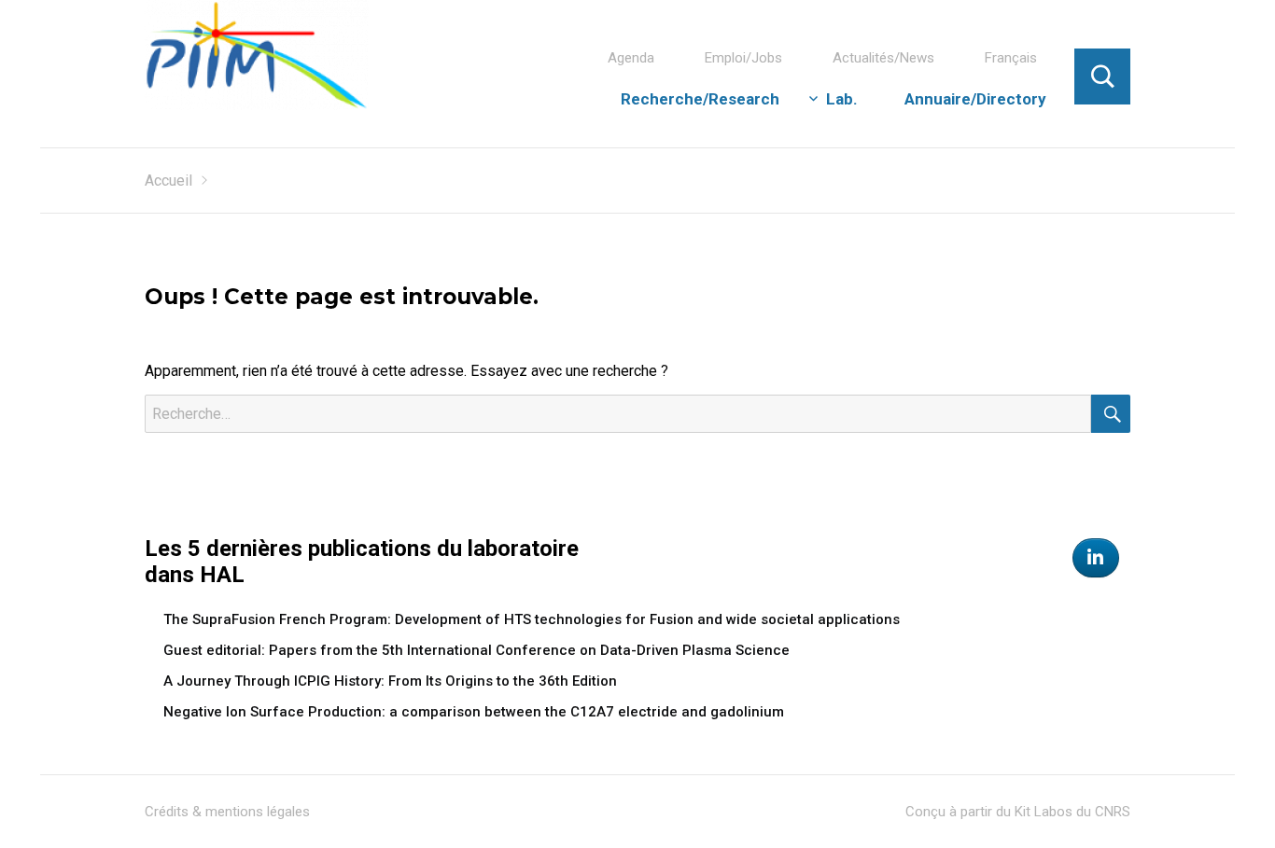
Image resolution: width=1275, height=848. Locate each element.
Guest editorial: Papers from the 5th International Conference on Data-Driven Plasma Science (476, 650)
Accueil (168, 180)
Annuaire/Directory (975, 99)
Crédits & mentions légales (227, 811)
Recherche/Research (700, 99)
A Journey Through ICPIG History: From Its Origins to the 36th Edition (390, 681)
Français (1011, 57)
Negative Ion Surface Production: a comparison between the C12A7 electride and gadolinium (473, 711)
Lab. (842, 99)
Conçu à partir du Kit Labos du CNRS (1017, 811)
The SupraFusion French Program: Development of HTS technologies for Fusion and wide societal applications (531, 619)
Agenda (631, 57)
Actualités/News (883, 57)
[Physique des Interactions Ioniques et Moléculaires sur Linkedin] (1095, 557)
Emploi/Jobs (743, 57)
